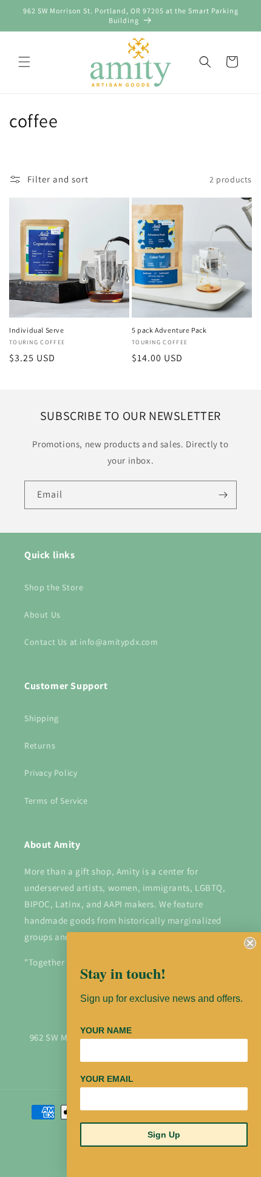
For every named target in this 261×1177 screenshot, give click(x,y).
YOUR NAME (106, 1030)
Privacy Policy (50, 772)
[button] (24, 61)
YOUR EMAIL (107, 1079)
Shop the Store (53, 587)
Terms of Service (56, 800)
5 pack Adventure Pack (169, 330)
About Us (42, 614)
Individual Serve (36, 330)
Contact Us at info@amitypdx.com (91, 641)
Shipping (41, 718)
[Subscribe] (222, 495)
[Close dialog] (250, 943)
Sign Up (163, 1134)
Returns (39, 745)
